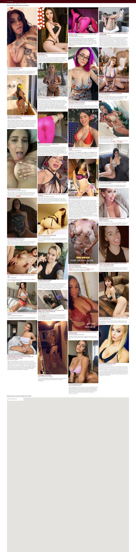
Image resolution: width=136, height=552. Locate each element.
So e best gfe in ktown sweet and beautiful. (110, 93)
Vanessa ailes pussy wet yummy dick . (109, 137)
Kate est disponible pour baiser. (107, 363)
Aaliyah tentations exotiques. (15, 68)
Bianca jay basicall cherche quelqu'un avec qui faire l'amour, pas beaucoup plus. (113, 264)
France (13, 3)
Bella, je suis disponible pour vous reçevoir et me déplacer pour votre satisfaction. (51, 311)
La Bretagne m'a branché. (45, 375)
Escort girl (9, 3)
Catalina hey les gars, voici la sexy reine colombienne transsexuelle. (113, 33)
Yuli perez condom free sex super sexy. (48, 144)
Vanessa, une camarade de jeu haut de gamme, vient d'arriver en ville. (83, 34)
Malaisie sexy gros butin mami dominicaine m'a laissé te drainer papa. (83, 332)
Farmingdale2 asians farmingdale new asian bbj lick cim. (21, 275)
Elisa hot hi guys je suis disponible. (47, 235)
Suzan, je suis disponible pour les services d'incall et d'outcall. (52, 194)
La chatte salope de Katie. (76, 384)
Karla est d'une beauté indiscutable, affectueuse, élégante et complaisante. (20, 116)
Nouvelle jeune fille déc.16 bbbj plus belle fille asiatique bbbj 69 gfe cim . (52, 54)
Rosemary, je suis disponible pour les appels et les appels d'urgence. (112, 219)
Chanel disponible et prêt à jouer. (16, 238)
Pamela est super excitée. (45, 280)
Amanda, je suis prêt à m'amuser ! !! (47, 97)
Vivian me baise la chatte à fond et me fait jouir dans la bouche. (22, 313)
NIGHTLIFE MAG (10, 1)
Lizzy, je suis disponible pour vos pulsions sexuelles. (113, 182)
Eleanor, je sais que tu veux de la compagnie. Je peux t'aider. (83, 148)
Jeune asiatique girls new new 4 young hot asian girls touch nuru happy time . (83, 265)
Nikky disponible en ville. (14, 189)
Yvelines (17, 3)
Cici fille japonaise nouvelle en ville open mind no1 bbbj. (114, 317)
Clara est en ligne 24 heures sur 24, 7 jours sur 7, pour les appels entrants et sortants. (83, 102)
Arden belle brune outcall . (76, 197)
